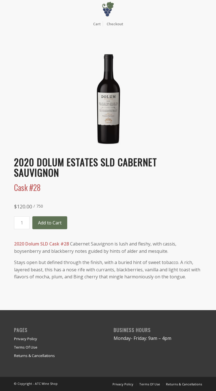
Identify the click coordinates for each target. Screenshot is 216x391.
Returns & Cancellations (34, 355)
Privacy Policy (25, 338)
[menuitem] (97, 24)
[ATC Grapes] (108, 9)
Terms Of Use (25, 347)
